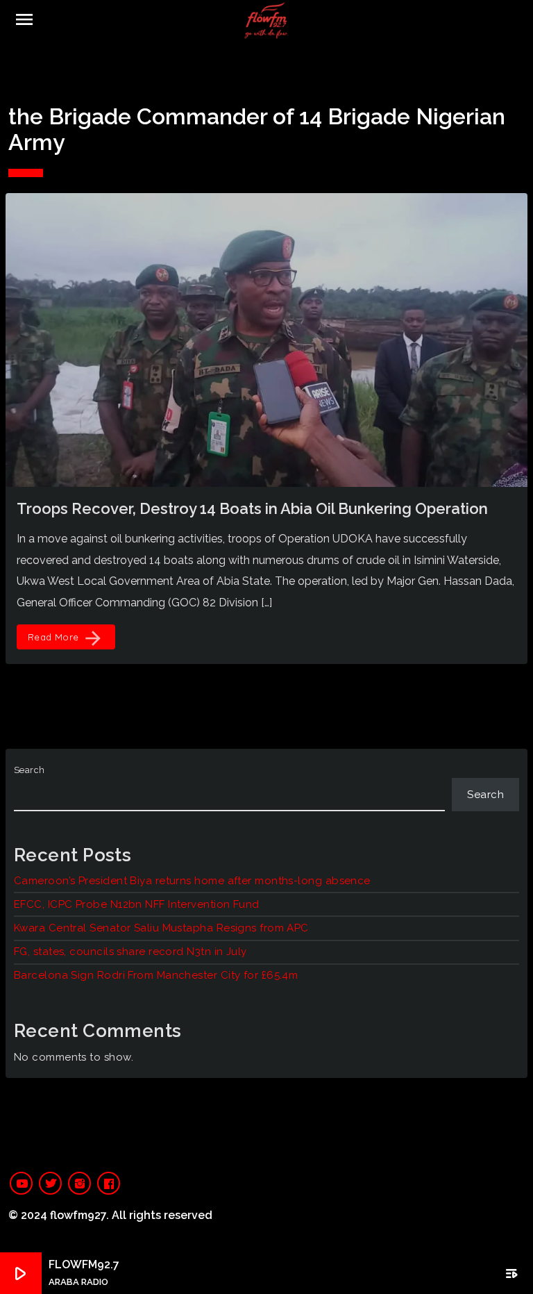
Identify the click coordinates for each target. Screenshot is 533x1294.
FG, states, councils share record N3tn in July (130, 951)
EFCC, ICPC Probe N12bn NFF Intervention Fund (137, 904)
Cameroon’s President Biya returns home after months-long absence (192, 880)
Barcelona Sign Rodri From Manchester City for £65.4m (156, 975)
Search (29, 770)
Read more (66, 638)
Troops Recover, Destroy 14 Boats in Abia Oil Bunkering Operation (252, 508)
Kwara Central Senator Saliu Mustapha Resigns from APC (161, 928)
